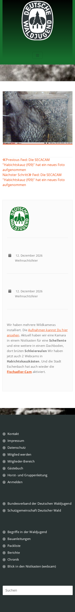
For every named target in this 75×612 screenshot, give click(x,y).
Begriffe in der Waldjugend (27, 532)
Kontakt (13, 434)
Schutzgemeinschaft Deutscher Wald (34, 510)
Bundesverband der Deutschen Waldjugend (39, 503)
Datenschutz (17, 447)
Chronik (13, 559)
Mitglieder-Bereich (21, 461)
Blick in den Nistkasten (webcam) (32, 566)
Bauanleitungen (19, 539)
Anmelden (15, 482)
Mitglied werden (19, 454)
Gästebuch (15, 468)
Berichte (14, 552)
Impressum (16, 440)
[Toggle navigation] (37, 55)
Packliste (14, 546)
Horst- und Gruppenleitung (27, 475)
